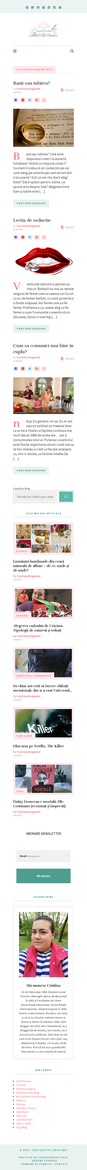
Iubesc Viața (23, 1123)
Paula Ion (21, 1116)
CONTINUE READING (31, 203)
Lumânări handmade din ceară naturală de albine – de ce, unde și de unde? (41, 566)
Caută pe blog (21, 488)
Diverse (22, 551)
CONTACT (61, 1164)
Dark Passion (24, 1081)
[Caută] (66, 497)
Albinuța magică (25, 1089)
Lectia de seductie (32, 220)
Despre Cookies (44, 1160)
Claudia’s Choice (26, 1108)
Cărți (20, 791)
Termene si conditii (37, 1164)
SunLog (20, 1104)
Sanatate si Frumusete (33, 675)
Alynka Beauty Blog (27, 1092)
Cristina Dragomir (28, 89)
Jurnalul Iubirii (24, 1119)
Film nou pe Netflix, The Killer (38, 746)
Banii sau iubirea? (31, 83)
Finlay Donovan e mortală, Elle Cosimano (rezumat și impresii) (39, 804)
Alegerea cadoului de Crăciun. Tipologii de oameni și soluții (38, 628)
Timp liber (24, 736)
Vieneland (22, 1112)
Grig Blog (21, 1127)
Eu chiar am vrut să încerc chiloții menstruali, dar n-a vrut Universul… (42, 688)
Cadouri (22, 615)
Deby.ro (21, 1100)
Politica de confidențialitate (43, 1157)
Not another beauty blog (31, 1096)
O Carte (20, 1085)
